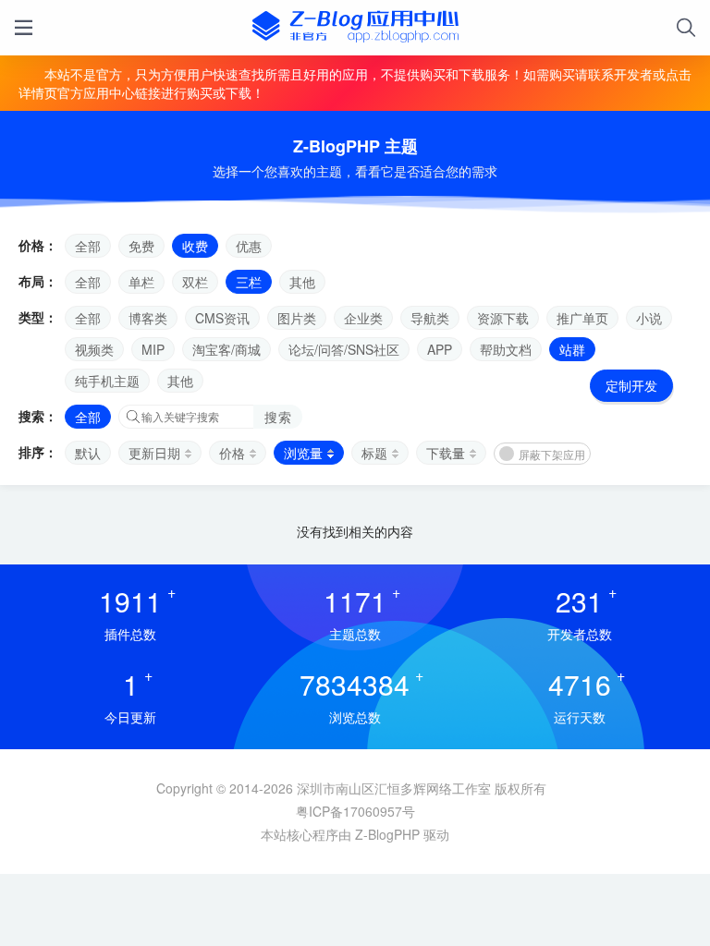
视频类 (94, 349)
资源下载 (503, 318)
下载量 (445, 452)
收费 (195, 245)
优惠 (249, 245)
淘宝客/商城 (226, 349)
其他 (302, 282)
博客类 (148, 318)
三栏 (249, 282)
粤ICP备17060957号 (355, 811)
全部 (88, 245)
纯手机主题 (107, 380)
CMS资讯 (222, 318)
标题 (374, 452)
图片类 (296, 318)
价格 (232, 452)
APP (439, 349)
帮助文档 (506, 349)
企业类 (363, 318)
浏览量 (303, 452)
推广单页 (582, 318)
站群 (572, 349)
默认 (88, 452)
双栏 (195, 282)
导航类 (429, 318)
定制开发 (631, 385)
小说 (649, 318)
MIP (153, 349)
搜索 (277, 416)
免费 (141, 245)
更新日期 (154, 452)
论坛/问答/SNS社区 (343, 349)
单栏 (141, 282)
